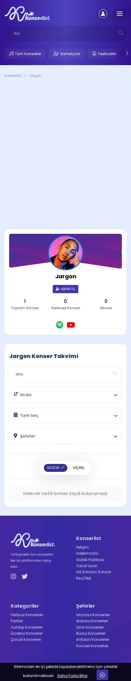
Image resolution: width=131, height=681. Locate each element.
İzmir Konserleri (90, 627)
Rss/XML (83, 578)
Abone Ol (67, 289)
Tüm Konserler (28, 53)
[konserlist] (27, 13)
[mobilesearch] (121, 32)
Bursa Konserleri (91, 633)
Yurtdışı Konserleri (27, 627)
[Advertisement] (65, 154)
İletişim (82, 547)
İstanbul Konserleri (93, 614)
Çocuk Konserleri (26, 639)
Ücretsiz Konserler (27, 633)
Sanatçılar (70, 53)
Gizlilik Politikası (90, 559)
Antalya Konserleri (92, 639)
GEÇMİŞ (78, 467)
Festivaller (107, 53)
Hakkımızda (87, 553)
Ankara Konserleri (92, 620)
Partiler (17, 620)
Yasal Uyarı (86, 565)
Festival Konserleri (27, 614)
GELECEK (53, 467)
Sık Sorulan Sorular (93, 571)
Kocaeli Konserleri (92, 645)
